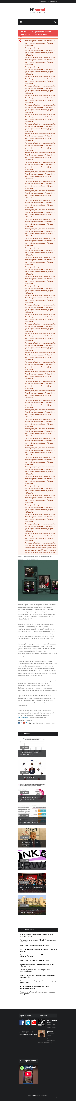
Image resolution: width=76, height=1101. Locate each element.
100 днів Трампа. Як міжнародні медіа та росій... (31, 844)
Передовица (25, 734)
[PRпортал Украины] (38, 10)
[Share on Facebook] (21, 723)
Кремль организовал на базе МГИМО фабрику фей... (30, 911)
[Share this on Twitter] (26, 723)
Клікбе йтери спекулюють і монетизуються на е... (29, 753)
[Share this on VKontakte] (19, 723)
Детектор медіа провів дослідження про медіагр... (29, 821)
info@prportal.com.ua (30, 1034)
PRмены (43, 1015)
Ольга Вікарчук (23, 718)
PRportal (34, 1095)
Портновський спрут (27, 777)
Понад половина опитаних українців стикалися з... (29, 799)
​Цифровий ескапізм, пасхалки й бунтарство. (31, 866)
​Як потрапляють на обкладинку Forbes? (31, 889)
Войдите (30, 723)
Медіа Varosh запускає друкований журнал (34, 945)
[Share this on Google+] (24, 723)
